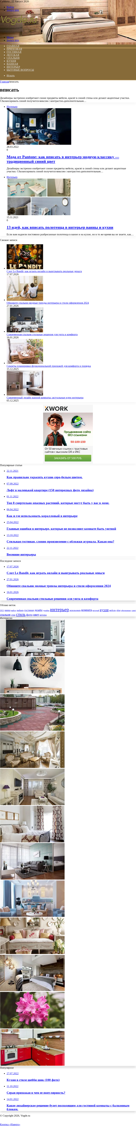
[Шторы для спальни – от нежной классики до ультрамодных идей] (32, 841)
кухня (104, 610)
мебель (112, 610)
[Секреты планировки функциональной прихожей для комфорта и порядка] (25, 363)
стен (13, 615)
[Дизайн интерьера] (19, 31)
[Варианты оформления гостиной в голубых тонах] (32, 915)
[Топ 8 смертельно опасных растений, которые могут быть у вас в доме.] (32, 1027)
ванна (7, 610)
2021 (2, 610)
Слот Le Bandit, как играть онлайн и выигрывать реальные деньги (44, 271)
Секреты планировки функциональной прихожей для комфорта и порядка (49, 366)
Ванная (12, 63)
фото (29, 614)
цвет (36, 614)
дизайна (46, 610)
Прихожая (14, 49)
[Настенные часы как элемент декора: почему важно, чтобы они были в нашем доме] (32, 692)
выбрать (20, 610)
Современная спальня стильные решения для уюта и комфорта (42, 334)
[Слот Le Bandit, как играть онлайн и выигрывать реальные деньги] (25, 268)
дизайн (38, 610)
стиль (21, 614)
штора (43, 615)
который (96, 610)
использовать (75, 610)
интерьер (59, 609)
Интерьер (13, 66)
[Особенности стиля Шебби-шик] (32, 953)
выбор (13, 610)
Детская (13, 55)
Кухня (11, 60)
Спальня (13, 57)
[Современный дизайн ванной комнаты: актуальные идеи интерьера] (25, 394)
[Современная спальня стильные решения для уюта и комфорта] (25, 331)
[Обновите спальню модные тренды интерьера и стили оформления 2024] (25, 299)
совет (134, 610)
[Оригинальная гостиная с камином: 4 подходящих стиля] (32, 804)
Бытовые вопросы (20, 69)
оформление (126, 610)
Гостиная (14, 52)
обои (118, 610)
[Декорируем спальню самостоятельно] (32, 990)
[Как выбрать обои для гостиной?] (32, 878)
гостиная (29, 610)
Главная (4, 81)
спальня (5, 614)
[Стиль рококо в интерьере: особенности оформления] (32, 767)
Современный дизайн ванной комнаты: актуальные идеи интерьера (45, 397)
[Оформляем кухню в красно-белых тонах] (32, 1064)
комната (86, 610)
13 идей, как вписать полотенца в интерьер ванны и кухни (60, 227)
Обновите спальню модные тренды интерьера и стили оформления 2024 (48, 302)
